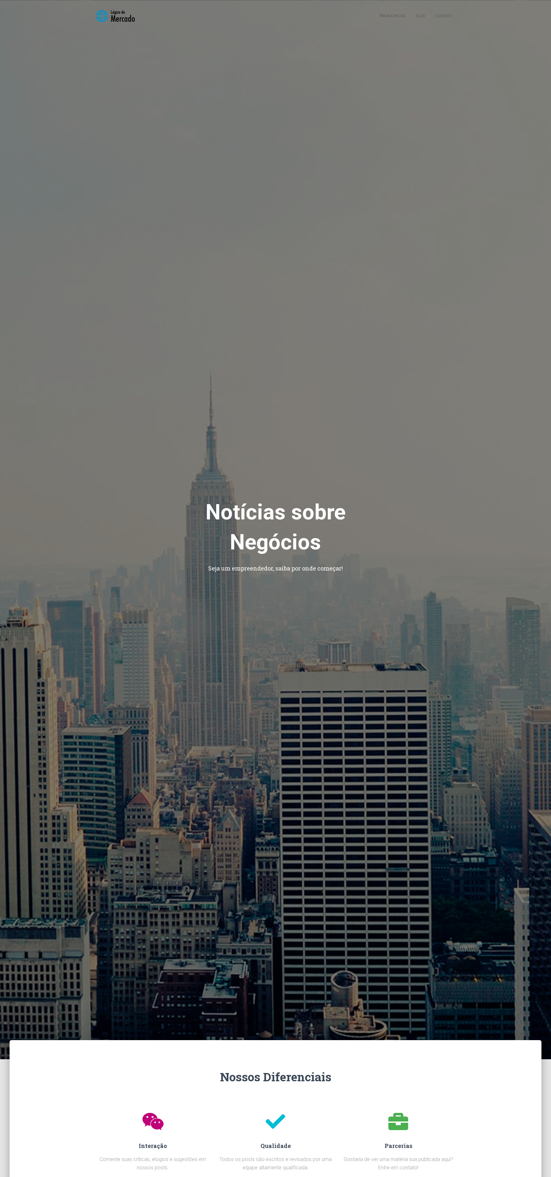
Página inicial (392, 16)
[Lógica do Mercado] (115, 16)
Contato (443, 16)
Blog (420, 16)
